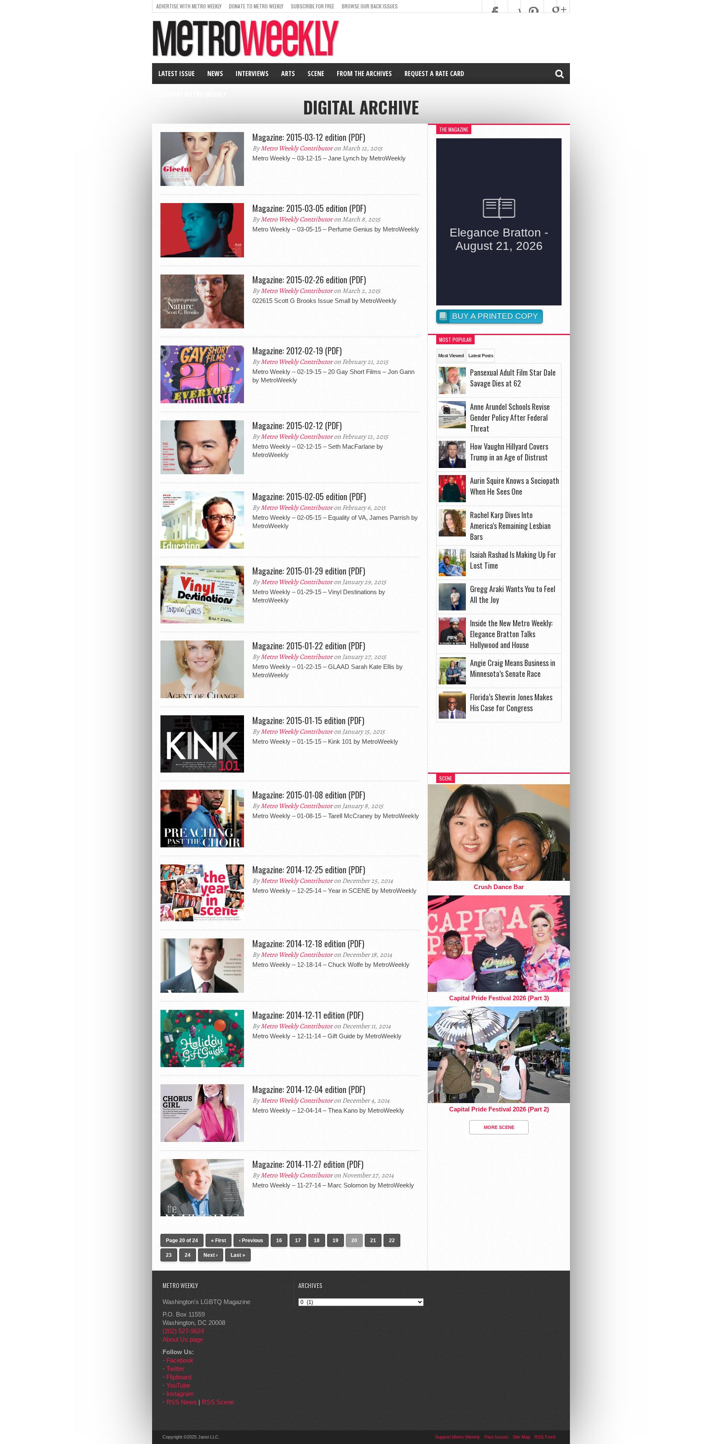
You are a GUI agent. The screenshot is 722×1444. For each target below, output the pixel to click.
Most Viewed (451, 355)
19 (335, 1240)
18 (317, 1240)
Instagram (180, 1393)
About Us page (183, 1339)
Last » (238, 1255)
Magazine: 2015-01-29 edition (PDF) (308, 571)
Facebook (179, 1360)
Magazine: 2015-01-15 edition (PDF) (308, 720)
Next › (210, 1255)
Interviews (252, 73)
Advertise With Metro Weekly (188, 6)
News (215, 73)
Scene (316, 73)
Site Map (521, 1436)
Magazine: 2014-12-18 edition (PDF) (308, 943)
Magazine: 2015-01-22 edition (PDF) (308, 646)
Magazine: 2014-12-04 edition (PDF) (308, 1089)
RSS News (181, 1402)
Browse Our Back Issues (370, 6)
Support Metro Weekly (192, 94)
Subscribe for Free (312, 6)
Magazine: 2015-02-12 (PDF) (297, 425)
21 (373, 1240)
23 (169, 1255)
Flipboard (178, 1376)
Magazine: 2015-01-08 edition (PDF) (308, 795)
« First (218, 1240)
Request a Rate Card (434, 73)
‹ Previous (251, 1240)
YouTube (178, 1385)
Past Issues (496, 1436)
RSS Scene (218, 1402)
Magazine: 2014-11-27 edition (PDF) (308, 1164)
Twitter (175, 1368)
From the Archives (364, 73)
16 (279, 1240)
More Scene (499, 1127)
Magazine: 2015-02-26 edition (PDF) (309, 280)
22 (392, 1240)
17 (298, 1240)
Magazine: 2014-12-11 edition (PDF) (308, 1015)
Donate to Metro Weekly (256, 6)
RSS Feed (544, 1436)
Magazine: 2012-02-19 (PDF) (297, 351)
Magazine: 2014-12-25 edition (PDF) (308, 869)
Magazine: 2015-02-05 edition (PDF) (309, 496)
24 (188, 1255)
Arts (288, 73)
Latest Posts (480, 355)
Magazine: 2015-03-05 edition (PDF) (309, 208)
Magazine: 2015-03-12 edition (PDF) (308, 137)
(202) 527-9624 (183, 1331)
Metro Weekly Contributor (297, 148)
